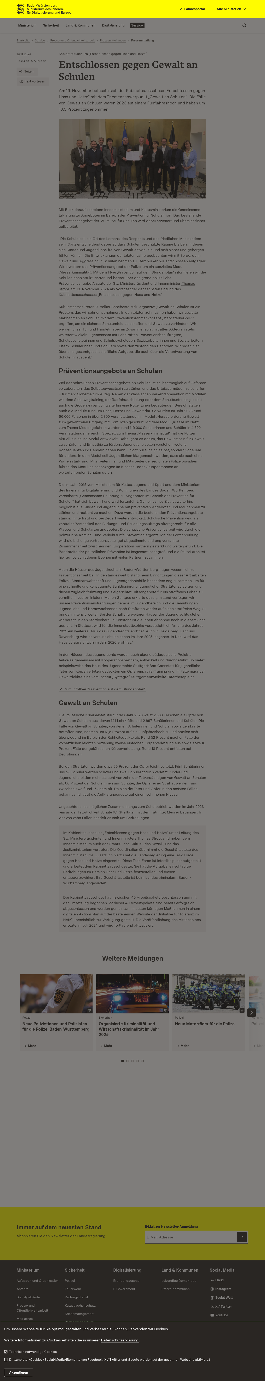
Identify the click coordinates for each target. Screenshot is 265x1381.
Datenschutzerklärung (120, 1340)
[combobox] (231, 9)
